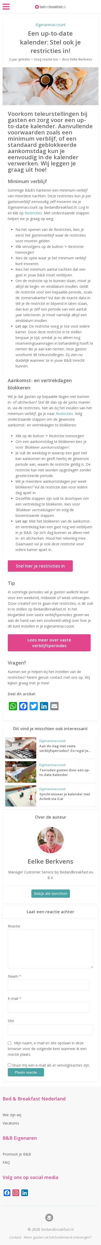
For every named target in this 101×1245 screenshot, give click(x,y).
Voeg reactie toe (46, 59)
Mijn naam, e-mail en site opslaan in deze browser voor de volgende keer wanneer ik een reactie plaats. (47, 1048)
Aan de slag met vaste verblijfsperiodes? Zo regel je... (65, 748)
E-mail (14, 998)
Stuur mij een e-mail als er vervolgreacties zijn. (51, 1065)
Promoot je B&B (17, 1154)
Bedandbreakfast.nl (57, 1229)
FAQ (6, 1162)
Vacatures (11, 1123)
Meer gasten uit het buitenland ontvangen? (58, 1237)
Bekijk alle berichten (50, 893)
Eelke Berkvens (81, 59)
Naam (14, 976)
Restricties (33, 212)
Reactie (14, 926)
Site (11, 1020)
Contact (15, 1237)
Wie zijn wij (12, 1114)
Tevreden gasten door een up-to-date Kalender (64, 772)
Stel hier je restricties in (40, 566)
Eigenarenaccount (50, 24)
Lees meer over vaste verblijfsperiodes (49, 642)
